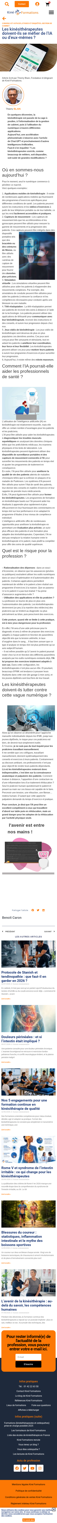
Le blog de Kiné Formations (28, 1396)
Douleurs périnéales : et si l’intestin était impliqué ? (21, 1039)
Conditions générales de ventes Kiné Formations (28, 1497)
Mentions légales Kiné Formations (28, 1484)
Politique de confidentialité (29, 1491)
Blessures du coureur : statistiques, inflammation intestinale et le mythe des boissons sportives (22, 1238)
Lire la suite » (6, 999)
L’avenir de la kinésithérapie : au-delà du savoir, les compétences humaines (27, 1305)
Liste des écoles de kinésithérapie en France (28, 1435)
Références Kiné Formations (28, 1400)
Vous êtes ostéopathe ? (28, 1449)
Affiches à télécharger (28, 1410)
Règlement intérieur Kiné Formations (28, 1503)
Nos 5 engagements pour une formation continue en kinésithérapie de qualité (24, 1104)
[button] (32, 910)
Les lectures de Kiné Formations (28, 1454)
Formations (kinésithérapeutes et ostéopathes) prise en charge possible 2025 (27, 1424)
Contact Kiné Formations (28, 1391)
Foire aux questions (41, 1405)
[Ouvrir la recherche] (7, 4)
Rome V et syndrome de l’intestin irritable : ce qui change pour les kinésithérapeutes (27, 1172)
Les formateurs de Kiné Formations (28, 1430)
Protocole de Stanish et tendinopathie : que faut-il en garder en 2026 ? (23, 976)
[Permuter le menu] (51, 12)
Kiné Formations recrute (28, 1440)
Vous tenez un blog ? (28, 1444)
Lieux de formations (16, 1405)
